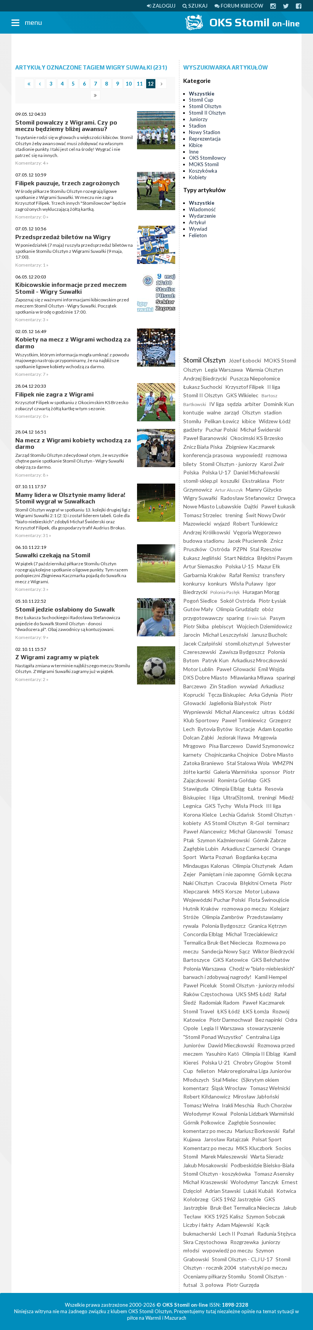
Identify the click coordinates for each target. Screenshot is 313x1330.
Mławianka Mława (252, 677)
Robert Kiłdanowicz (206, 1096)
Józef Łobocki (245, 360)
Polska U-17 (216, 472)
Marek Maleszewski (224, 1156)
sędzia (234, 404)
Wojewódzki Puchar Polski (214, 899)
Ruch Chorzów (274, 1105)
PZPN (240, 549)
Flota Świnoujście (268, 899)
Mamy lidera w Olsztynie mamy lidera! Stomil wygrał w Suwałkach (70, 498)
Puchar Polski (221, 429)
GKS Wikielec (242, 395)
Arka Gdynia (263, 694)
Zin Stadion (223, 686)
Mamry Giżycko (264, 489)
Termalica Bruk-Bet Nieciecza (218, 942)
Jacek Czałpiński (202, 643)
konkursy (194, 583)
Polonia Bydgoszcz (223, 925)
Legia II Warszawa (222, 1028)
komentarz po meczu (207, 1131)
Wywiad (198, 229)
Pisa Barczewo (226, 746)
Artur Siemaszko (202, 566)
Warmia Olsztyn (264, 369)
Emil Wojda (271, 669)
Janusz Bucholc (269, 634)
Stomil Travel (198, 1011)
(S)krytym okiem (260, 1079)
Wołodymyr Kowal (205, 1113)
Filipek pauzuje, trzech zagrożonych (67, 183)
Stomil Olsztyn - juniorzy (228, 464)
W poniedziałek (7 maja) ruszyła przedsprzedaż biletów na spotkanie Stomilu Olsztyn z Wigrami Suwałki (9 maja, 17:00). (74, 251)
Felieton (198, 235)
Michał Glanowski (250, 831)
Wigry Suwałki (200, 498)
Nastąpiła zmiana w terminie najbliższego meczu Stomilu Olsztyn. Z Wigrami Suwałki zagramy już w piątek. (72, 669)
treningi (267, 797)
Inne (193, 152)
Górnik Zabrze (269, 840)
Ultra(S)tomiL (239, 797)
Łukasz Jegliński (202, 558)
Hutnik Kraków (201, 908)
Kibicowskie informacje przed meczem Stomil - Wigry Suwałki (71, 288)
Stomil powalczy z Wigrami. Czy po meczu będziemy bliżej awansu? (66, 126)
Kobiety (198, 177)
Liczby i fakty (198, 1225)
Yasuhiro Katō (222, 1053)
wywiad (249, 686)
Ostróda (220, 549)
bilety (190, 464)
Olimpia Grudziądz (237, 609)
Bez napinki (268, 1019)
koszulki (230, 480)
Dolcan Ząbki (198, 737)
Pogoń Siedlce (200, 600)
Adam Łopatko (275, 729)
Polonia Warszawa (204, 968)
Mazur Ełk (268, 566)
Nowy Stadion (204, 132)
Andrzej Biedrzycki (205, 378)
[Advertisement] (156, 47)
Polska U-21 (216, 1062)
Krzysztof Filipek (244, 386)
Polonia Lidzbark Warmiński (262, 1113)
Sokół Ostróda (237, 600)
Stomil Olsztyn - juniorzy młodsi (257, 985)
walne (214, 412)
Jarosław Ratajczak (226, 1139)
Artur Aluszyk (229, 490)
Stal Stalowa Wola (248, 763)
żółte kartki (196, 772)
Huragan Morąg (261, 592)
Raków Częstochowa (208, 994)
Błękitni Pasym (274, 558)
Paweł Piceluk (200, 985)
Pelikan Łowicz (221, 421)
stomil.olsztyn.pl (244, 643)
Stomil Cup (201, 100)
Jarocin (191, 634)
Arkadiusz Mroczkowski (259, 660)
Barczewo (195, 686)
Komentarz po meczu (208, 1148)
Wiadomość (202, 209)
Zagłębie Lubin (200, 848)
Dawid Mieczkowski (231, 1045)
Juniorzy (198, 119)
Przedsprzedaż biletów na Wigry (63, 237)
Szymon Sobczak (265, 1216)
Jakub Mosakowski (205, 1165)
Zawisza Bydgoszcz (242, 652)
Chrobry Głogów (253, 1062)
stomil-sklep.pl (200, 480)
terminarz (278, 823)
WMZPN (283, 763)
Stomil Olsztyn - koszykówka (217, 1173)
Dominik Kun (279, 404)
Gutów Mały (198, 609)
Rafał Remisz (244, 575)
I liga (214, 797)
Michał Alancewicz (237, 712)
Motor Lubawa (262, 891)
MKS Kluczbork (254, 1148)
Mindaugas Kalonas (206, 865)
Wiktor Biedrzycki (273, 951)
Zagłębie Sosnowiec (252, 1122)
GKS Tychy (218, 806)
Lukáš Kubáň (258, 1191)
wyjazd (222, 523)
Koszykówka (203, 171)
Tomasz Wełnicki (270, 1088)
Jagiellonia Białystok (233, 703)
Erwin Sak (256, 618)
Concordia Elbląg (203, 934)
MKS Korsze (227, 891)
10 (129, 84)
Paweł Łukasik (278, 506)
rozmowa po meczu (244, 908)
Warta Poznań (216, 857)
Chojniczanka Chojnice (231, 754)
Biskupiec (194, 797)
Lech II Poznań (236, 1233)
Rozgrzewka (244, 1242)
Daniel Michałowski (256, 472)
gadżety (192, 429)
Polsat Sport (267, 1139)
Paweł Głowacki (235, 669)
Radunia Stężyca (276, 1233)
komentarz (195, 1088)
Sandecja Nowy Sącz (226, 951)
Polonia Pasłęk (225, 592)
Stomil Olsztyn (205, 106)
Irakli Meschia (238, 1105)
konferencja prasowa (208, 455)
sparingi (285, 677)
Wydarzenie (202, 216)
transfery (274, 575)
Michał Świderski (260, 429)
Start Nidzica (239, 558)
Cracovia (226, 883)
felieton (205, 1071)
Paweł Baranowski (205, 438)
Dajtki (251, 506)
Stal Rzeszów (265, 549)
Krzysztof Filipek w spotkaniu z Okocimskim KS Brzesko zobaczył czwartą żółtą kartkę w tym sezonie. (71, 405)
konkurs (217, 583)
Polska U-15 (239, 566)
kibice (249, 421)
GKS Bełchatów (270, 959)
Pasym (277, 618)
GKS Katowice (230, 959)
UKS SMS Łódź (253, 994)
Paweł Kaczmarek (263, 1002)
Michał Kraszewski (205, 1182)
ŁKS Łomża (256, 1011)
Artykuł (197, 222)
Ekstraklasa (255, 480)
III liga (273, 806)
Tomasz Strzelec (202, 515)
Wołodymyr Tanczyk (255, 1182)
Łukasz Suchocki (202, 386)
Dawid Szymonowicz (270, 746)
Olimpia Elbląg (228, 788)
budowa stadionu (203, 540)
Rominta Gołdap (237, 780)
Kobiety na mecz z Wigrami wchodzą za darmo (73, 343)
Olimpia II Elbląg (261, 1053)
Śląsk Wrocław (229, 1088)
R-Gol (257, 823)
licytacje (245, 729)
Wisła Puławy (246, 583)
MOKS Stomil (204, 164)
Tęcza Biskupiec (227, 694)
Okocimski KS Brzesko (256, 438)
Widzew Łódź (274, 421)
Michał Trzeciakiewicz (252, 934)
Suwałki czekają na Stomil (52, 555)
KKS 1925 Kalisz (223, 1216)
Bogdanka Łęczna (256, 857)
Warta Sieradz (266, 1156)
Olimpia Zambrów (223, 917)
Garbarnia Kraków (204, 575)
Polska (191, 472)
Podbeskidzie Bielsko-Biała (262, 1165)
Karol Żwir (272, 464)
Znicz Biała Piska (203, 446)
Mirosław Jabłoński (256, 1096)
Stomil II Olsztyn (207, 113)
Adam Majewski (234, 1225)
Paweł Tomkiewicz (244, 720)
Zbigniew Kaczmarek (250, 446)
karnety (192, 754)
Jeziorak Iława (233, 737)
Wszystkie (202, 94)
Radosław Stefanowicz (247, 498)
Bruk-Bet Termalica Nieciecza (245, 1207)
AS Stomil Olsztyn (225, 823)
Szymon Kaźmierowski (223, 840)
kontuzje (193, 412)
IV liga (216, 404)
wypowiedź (249, 455)
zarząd (231, 412)
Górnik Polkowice (204, 1122)
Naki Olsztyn (198, 883)
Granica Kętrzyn (267, 925)
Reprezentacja (205, 139)
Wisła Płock (248, 806)
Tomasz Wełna (201, 1105)
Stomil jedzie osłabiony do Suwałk (65, 609)
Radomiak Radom (219, 1002)
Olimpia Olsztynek (254, 865)
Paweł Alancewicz (204, 831)
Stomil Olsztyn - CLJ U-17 (242, 1259)
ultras (269, 712)
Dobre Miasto (277, 754)
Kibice (195, 145)
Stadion (197, 126)
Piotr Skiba (196, 626)
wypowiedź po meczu (227, 1250)
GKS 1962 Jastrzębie (236, 1199)
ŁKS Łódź (228, 1011)
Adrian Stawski (222, 1191)
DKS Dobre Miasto (205, 677)
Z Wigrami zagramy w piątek (57, 657)
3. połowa (211, 1284)
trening (234, 515)
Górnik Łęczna (275, 874)
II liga (273, 386)
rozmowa (276, 455)
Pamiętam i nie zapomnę (227, 874)
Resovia (274, 788)
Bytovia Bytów (215, 729)
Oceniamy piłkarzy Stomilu (214, 1276)
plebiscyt (223, 626)
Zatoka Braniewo (203, 763)
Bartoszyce (196, 959)
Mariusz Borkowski (257, 1131)
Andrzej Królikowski (206, 532)
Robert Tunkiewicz (255, 523)
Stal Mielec (225, 1079)
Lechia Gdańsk (237, 814)
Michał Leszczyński (225, 634)
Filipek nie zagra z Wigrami (54, 394)
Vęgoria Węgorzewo (257, 532)
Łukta (254, 788)
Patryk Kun (215, 660)
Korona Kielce (200, 814)
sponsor (270, 772)
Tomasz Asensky (274, 1173)
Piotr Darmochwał (230, 1019)
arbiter (253, 404)
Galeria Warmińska (235, 772)
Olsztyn (251, 412)
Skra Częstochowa (205, 1242)
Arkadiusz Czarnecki (245, 848)
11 (140, 84)
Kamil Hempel (271, 977)
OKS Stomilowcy (207, 158)
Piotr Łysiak (272, 600)
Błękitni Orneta (258, 883)
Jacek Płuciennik (247, 540)
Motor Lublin (198, 669)
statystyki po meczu (263, 1267)
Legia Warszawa (224, 369)
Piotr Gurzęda (242, 1284)
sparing (235, 618)
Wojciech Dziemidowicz (264, 626)
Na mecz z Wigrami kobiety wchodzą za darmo (73, 444)
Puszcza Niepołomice (255, 378)
